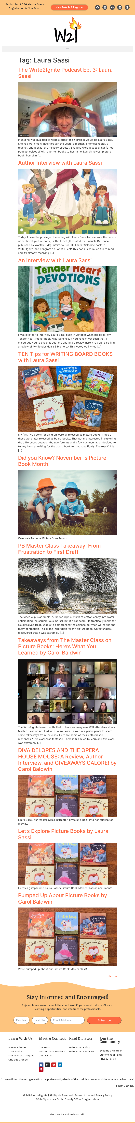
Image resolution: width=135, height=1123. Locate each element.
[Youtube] (112, 7)
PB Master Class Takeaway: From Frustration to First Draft (59, 548)
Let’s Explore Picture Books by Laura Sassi (63, 834)
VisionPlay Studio (74, 1114)
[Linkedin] (119, 7)
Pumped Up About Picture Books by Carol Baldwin (62, 898)
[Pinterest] (127, 7)
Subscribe (104, 1020)
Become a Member (111, 1050)
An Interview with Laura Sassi (55, 260)
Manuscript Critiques (21, 1055)
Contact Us (45, 1055)
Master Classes (17, 1047)
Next (112, 976)
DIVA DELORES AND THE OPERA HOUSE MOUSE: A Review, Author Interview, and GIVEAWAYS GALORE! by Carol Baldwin (67, 759)
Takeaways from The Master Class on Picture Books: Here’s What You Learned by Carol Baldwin (64, 646)
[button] (67, 49)
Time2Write (15, 1051)
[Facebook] (97, 7)
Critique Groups (18, 1059)
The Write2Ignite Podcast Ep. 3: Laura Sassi (65, 73)
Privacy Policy (108, 1058)
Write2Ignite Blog (79, 1047)
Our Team (44, 1047)
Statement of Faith (111, 1054)
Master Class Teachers (52, 1051)
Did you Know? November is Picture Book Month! (62, 461)
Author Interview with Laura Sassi (60, 163)
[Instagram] (104, 7)
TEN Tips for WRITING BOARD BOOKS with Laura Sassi (65, 357)
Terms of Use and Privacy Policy (93, 1095)
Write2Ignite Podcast (81, 1051)
